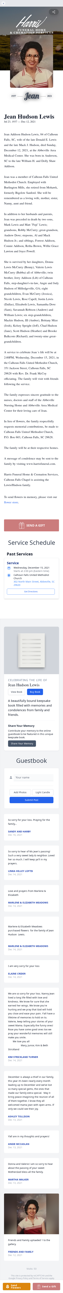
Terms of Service (41, 1278)
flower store (11, 502)
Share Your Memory (22, 743)
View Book (16, 691)
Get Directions (31, 591)
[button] (31, 1214)
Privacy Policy (22, 1278)
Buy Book (35, 691)
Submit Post (31, 800)
